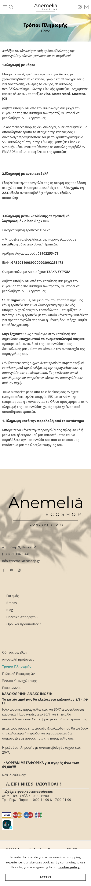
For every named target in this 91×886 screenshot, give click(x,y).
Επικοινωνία (11, 688)
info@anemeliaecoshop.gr (21, 561)
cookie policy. (69, 867)
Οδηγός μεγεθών (14, 652)
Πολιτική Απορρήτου (21, 617)
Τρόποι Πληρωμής (16, 666)
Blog (9, 610)
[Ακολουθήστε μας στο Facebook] (4, 570)
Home (45, 31)
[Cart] (86, 6)
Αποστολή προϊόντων (18, 659)
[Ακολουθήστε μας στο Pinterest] (11, 570)
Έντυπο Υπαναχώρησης (19, 681)
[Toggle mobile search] (11, 6)
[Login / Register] (79, 6)
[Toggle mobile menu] (5, 6)
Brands (11, 603)
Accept (45, 877)
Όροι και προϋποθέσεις (23, 624)
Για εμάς (12, 596)
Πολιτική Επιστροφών (18, 674)
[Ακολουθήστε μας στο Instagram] (19, 570)
